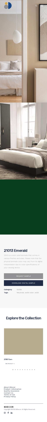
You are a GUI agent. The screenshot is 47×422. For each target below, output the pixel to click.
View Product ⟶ (10, 363)
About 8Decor (10, 387)
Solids (19, 289)
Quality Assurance (11, 391)
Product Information (12, 389)
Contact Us (8, 393)
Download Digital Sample (23, 283)
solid (37, 293)
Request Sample (23, 276)
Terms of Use (9, 395)
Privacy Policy (10, 397)
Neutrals (20, 293)
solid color (29, 293)
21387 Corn (8, 359)
